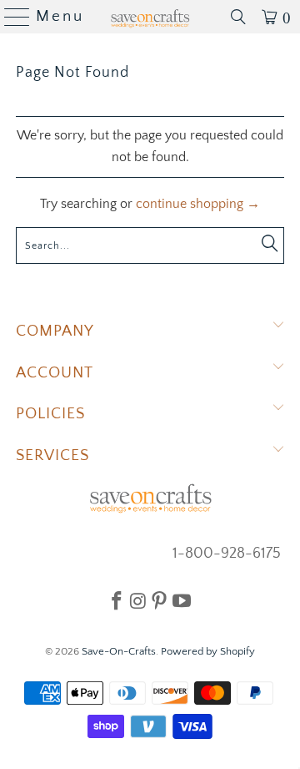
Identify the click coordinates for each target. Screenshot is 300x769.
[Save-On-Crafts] (150, 16)
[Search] (238, 16)
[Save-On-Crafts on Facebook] (117, 600)
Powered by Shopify (208, 651)
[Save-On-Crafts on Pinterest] (159, 600)
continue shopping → (198, 203)
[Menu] (10, 16)
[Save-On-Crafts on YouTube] (181, 600)
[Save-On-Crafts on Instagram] (138, 600)
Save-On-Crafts (119, 651)
